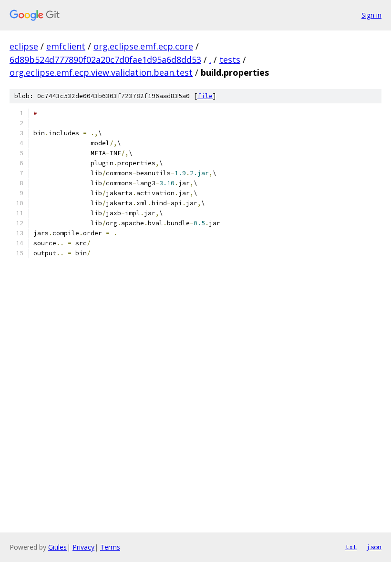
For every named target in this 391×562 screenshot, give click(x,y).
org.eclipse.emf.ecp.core (143, 46)
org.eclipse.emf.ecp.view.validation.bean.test (101, 72)
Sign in (371, 15)
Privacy (83, 547)
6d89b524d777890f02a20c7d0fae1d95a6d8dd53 (105, 59)
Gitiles (57, 547)
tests (229, 59)
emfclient (65, 46)
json (373, 546)
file (205, 96)
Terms (110, 547)
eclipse (24, 46)
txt (351, 546)
